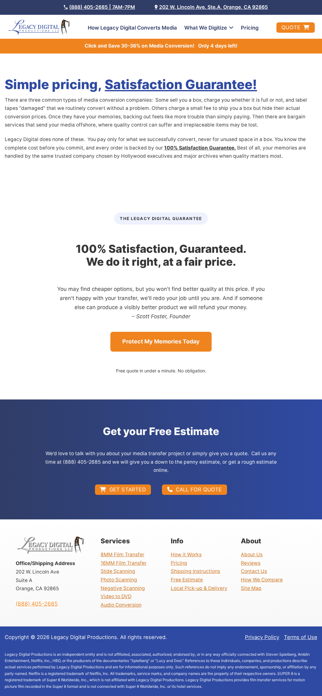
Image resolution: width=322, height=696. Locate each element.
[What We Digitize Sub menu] (231, 27)
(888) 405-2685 (37, 603)
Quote (290, 27)
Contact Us (254, 571)
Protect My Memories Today (161, 341)
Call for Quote (199, 489)
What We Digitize (205, 28)
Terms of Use (300, 637)
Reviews (250, 563)
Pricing (249, 28)
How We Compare (262, 580)
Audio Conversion (121, 605)
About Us (252, 554)
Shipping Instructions (195, 571)
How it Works (186, 554)
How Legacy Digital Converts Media (132, 28)
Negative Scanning (123, 588)
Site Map (251, 588)
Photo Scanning (119, 580)
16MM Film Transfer (124, 563)
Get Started (127, 489)
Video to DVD (116, 596)
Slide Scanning (118, 571)
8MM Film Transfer (122, 554)
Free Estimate (187, 580)
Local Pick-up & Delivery (199, 588)
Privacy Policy (262, 637)
